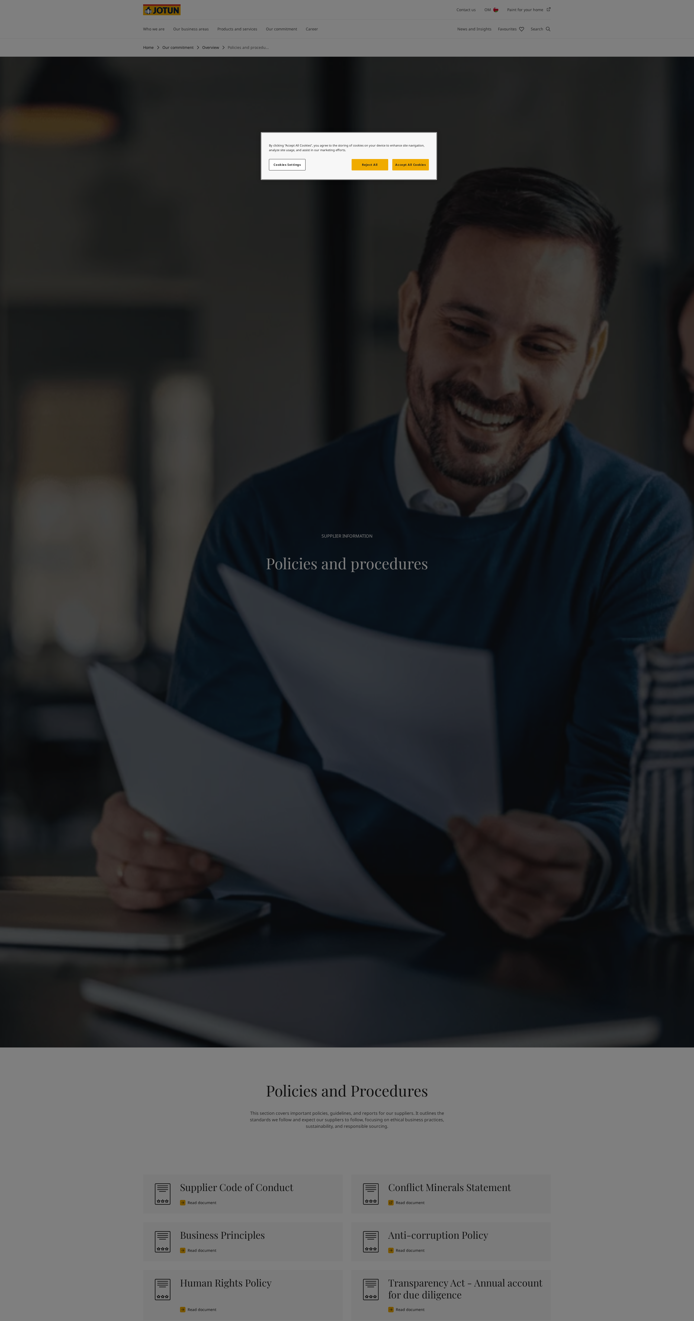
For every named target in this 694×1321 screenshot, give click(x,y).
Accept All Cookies (410, 165)
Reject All (370, 165)
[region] (349, 156)
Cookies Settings (287, 165)
